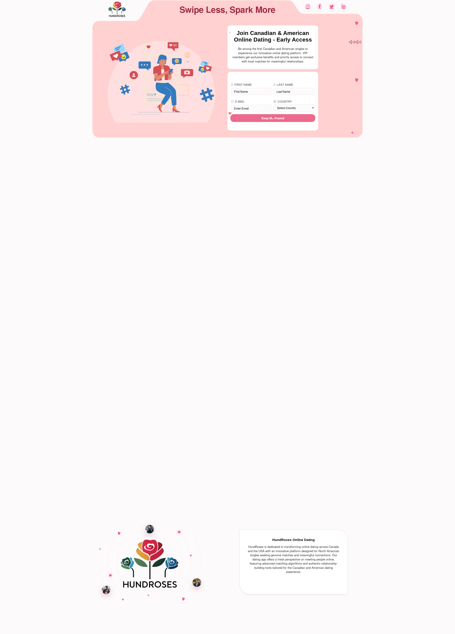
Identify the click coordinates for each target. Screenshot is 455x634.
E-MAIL (240, 101)
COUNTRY (285, 101)
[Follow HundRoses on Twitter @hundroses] (331, 6)
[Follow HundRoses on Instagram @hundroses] (307, 6)
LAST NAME (285, 85)
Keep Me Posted (272, 118)
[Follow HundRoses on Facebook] (319, 6)
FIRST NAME (243, 85)
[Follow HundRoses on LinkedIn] (343, 6)
